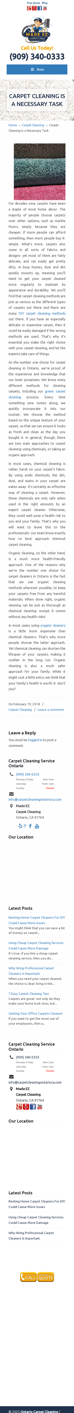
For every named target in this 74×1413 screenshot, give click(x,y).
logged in (35, 740)
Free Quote (33, 3)
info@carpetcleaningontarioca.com (35, 799)
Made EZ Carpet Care (37, 29)
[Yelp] (34, 9)
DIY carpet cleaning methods (42, 313)
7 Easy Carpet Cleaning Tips (29, 993)
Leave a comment (51, 709)
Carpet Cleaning (33, 125)
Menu (40, 69)
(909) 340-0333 (37, 56)
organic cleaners (52, 625)
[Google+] (29, 9)
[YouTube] (45, 9)
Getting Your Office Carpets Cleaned (35, 1013)
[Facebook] (39, 9)
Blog (44, 3)
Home (13, 125)
